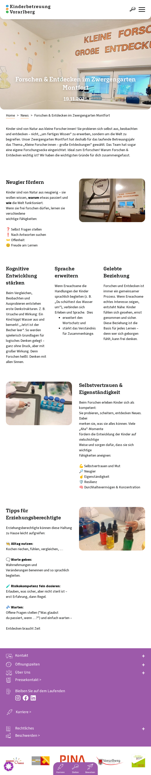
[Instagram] (18, 698)
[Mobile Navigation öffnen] (142, 9)
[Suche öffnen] (132, 9)
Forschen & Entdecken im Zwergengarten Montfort (72, 115)
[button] (75, 655)
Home (10, 115)
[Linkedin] (33, 698)
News (24, 115)
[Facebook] (26, 698)
